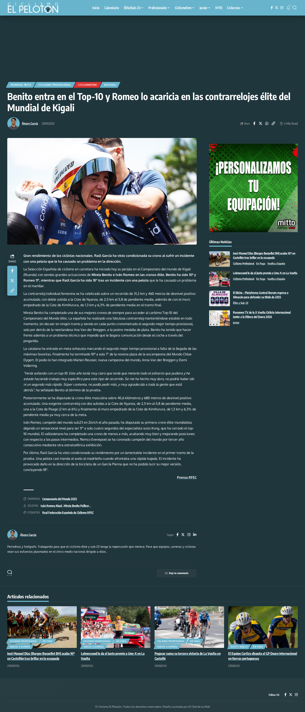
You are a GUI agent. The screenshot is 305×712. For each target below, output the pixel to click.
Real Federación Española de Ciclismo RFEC (68, 512)
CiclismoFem (87, 84)
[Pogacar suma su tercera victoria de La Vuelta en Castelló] (189, 627)
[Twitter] (276, 8)
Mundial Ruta (21, 84)
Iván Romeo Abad (51, 505)
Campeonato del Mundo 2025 (59, 499)
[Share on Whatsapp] (267, 123)
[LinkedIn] (195, 535)
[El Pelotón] (35, 8)
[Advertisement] (152, 47)
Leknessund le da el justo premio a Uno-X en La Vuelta (265, 273)
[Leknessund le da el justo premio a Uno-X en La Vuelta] (219, 279)
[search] (295, 7)
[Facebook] (272, 8)
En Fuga (110, 84)
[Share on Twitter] (261, 123)
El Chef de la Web (199, 706)
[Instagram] (281, 8)
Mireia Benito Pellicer (76, 505)
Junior (236, 322)
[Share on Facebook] (254, 123)
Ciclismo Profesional (54, 84)
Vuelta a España (276, 263)
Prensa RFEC (187, 477)
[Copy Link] (273, 123)
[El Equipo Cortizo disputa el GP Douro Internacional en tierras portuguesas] (263, 627)
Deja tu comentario (178, 573)
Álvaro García (30, 123)
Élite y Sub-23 (240, 303)
